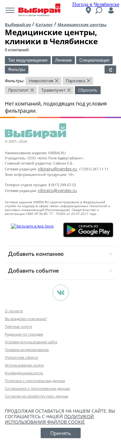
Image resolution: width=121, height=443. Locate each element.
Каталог (44, 24)
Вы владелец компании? (26, 318)
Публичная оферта (21, 357)
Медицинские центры (81, 24)
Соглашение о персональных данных (37, 388)
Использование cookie (24, 365)
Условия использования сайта (31, 341)
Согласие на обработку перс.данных (36, 396)
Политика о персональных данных (35, 380)
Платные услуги (18, 326)
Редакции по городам (24, 334)
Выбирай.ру (18, 24)
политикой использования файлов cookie (49, 419)
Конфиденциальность (24, 372)
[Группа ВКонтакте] (61, 293)
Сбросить (87, 90)
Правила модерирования (27, 349)
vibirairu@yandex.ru (57, 169)
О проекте (14, 310)
